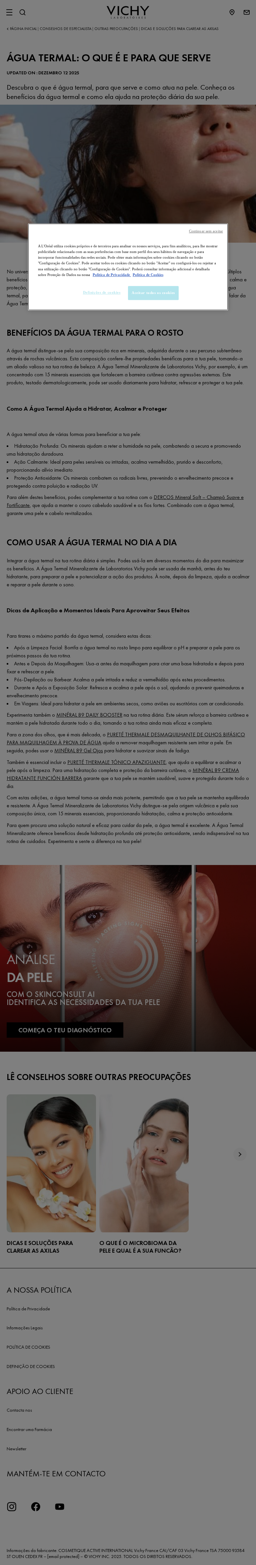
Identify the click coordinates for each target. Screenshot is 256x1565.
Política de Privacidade (112, 275)
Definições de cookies (102, 292)
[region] (128, 266)
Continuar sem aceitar (206, 231)
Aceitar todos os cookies (153, 293)
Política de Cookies (148, 275)
